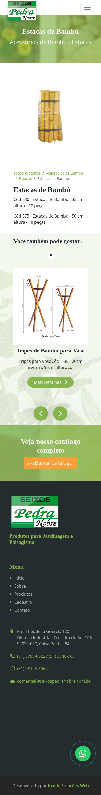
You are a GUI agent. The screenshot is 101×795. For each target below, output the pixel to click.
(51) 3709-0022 (31, 656)
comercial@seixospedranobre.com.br (54, 681)
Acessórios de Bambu (64, 173)
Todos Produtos (26, 173)
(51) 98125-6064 (32, 668)
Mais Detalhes (47, 382)
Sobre (20, 586)
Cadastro (23, 602)
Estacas (25, 178)
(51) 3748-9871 (63, 656)
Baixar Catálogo (53, 462)
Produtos (23, 594)
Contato (22, 610)
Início (19, 578)
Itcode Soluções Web (68, 786)
